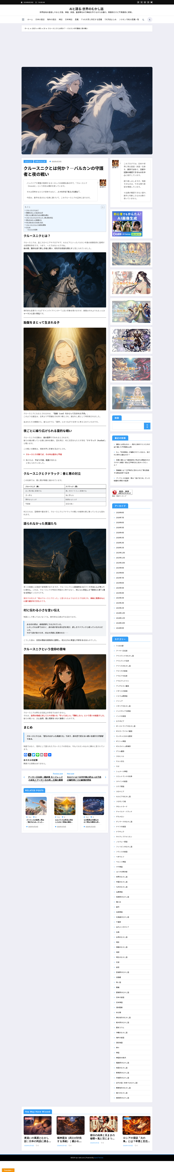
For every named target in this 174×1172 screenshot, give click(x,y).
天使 (117, 962)
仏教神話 (119, 892)
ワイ (29, 817)
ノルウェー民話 (121, 841)
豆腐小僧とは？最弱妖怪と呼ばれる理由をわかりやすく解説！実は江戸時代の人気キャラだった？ (132, 462)
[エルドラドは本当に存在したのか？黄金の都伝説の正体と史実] (64, 806)
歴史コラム (120, 1027)
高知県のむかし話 (122, 1098)
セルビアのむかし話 (123, 796)
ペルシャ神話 (121, 861)
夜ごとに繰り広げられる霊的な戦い (37, 215)
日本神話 (68, 19)
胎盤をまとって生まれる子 (34, 213)
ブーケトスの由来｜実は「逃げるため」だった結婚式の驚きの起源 (35, 821)
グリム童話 (120, 751)
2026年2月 (120, 542)
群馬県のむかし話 (122, 1072)
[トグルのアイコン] (23, 19)
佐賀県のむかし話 (122, 897)
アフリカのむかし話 (123, 666)
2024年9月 (120, 628)
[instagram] (148, 2)
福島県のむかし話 (122, 1062)
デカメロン (120, 816)
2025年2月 (120, 603)
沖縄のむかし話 (121, 1032)
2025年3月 (120, 598)
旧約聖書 (119, 1007)
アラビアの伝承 (121, 676)
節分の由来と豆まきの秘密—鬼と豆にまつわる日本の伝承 (102, 1137)
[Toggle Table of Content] (101, 207)
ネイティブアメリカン (124, 836)
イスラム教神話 (121, 696)
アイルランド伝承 (122, 661)
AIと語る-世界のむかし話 (86, 8)
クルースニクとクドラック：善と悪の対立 (39, 217)
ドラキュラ (120, 831)
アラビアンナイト (122, 681)
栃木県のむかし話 (122, 1022)
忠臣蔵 (118, 977)
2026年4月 (120, 532)
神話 (60, 19)
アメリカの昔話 (121, 671)
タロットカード (121, 806)
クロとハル (120, 756)
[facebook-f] (138, 2)
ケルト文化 (120, 761)
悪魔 (77, 19)
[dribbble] (145, 2)
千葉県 (118, 922)
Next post (70, 774)
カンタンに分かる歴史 (124, 736)
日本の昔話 (40, 19)
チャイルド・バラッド (124, 811)
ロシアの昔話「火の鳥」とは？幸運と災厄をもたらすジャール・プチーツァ (135, 1139)
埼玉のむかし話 (121, 957)
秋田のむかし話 (121, 1067)
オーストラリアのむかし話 (125, 726)
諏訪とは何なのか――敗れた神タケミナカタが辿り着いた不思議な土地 (132, 445)
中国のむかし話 (121, 882)
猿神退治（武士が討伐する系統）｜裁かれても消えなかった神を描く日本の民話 (69, 1139)
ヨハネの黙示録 (121, 871)
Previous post (58, 774)
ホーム (30, 19)
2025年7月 (120, 578)
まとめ (28, 227)
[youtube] (151, 2)
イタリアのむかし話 (123, 706)
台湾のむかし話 (121, 937)
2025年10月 (120, 562)
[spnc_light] (149, 19)
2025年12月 (120, 552)
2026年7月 (120, 517)
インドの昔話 (121, 716)
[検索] (143, 19)
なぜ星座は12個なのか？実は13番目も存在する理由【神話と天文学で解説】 (93, 821)
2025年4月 (120, 593)
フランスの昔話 (121, 851)
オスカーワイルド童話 (124, 731)
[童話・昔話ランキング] (122, 492)
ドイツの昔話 (121, 826)
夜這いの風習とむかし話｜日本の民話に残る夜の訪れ (36, 1139)
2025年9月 (120, 568)
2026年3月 (120, 537)
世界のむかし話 (40, 161)
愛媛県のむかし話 (122, 992)
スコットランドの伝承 (124, 776)
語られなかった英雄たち (34, 220)
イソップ (119, 701)
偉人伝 (118, 902)
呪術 (117, 942)
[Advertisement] (87, 49)
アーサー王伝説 (121, 650)
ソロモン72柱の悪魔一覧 (129, 19)
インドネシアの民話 (123, 711)
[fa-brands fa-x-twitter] (141, 2)
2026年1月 (120, 547)
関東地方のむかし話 (123, 1088)
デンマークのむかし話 (124, 821)
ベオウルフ (120, 856)
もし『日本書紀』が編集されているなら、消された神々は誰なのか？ (132, 453)
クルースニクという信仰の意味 (36, 225)
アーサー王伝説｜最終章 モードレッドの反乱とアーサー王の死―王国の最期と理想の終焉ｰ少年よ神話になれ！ (45, 779)
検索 (117, 418)
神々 (117, 1047)
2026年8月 (120, 512)
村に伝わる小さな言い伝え (34, 222)
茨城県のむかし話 (122, 1077)
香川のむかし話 (121, 1093)
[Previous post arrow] (24, 777)
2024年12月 (120, 613)
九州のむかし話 (121, 887)
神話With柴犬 (121, 1057)
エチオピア (120, 721)
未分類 (118, 1012)
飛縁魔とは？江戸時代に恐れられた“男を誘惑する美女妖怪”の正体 (131, 471)
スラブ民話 (120, 786)
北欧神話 (119, 912)
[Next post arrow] (105, 777)
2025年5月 (120, 588)
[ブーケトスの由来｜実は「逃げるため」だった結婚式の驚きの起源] (36, 806)
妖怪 (117, 967)
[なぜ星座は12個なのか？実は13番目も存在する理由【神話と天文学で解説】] (93, 806)
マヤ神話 (119, 867)
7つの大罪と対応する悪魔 (91, 19)
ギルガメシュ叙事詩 (123, 746)
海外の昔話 (51, 19)
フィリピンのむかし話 (124, 846)
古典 (117, 932)
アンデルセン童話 (122, 686)
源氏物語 (119, 1042)
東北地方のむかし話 (123, 1017)
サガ (117, 766)
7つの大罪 (119, 646)
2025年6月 (120, 583)
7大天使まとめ (110, 19)
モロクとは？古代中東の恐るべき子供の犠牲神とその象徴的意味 (84, 778)
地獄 (117, 952)
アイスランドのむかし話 (125, 655)
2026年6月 (120, 522)
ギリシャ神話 (121, 741)
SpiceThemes (98, 1158)
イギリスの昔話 (121, 691)
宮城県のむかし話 (122, 972)
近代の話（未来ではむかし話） (127, 1083)
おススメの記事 (32, 230)
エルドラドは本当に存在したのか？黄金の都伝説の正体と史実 (64, 821)
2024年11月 (120, 618)
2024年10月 (120, 623)
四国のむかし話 (121, 947)
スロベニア (28, 161)
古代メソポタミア (122, 927)
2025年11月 (120, 557)
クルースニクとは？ (32, 210)
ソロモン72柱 (121, 801)
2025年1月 (120, 608)
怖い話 (118, 982)
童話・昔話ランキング (119, 496)
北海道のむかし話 (122, 917)
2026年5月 (120, 527)
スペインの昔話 (121, 781)
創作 (117, 907)
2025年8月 (120, 572)
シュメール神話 (121, 771)
